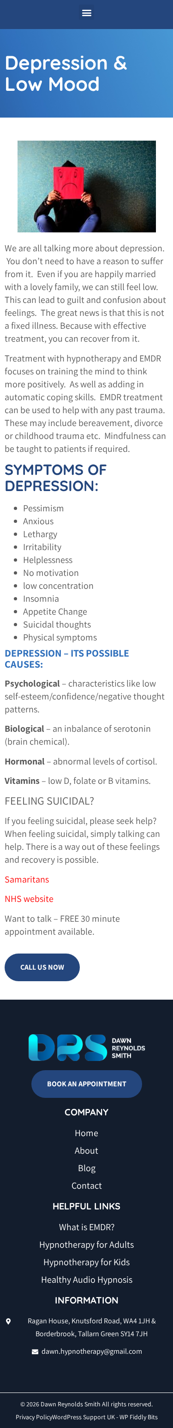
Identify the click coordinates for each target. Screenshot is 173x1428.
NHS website (29, 899)
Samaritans (27, 879)
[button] (86, 12)
